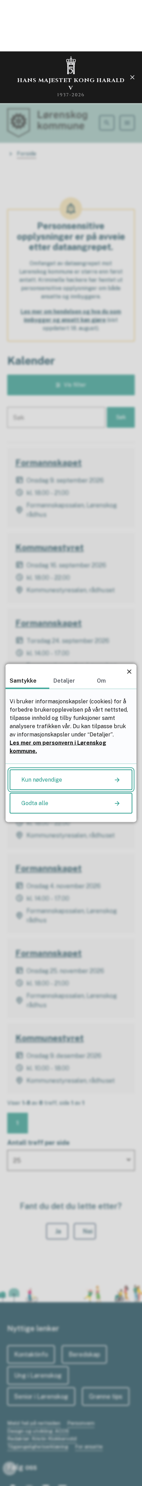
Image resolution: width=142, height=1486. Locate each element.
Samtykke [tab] (23, 680)
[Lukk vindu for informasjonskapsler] (129, 671)
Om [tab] (101, 680)
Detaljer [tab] (64, 680)
